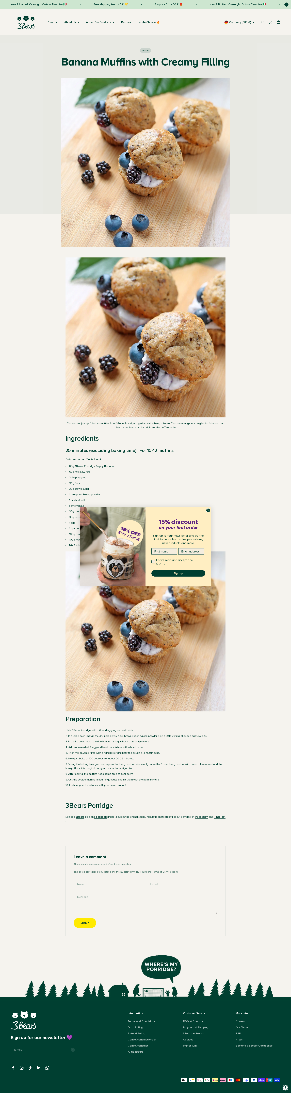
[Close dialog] (208, 510)
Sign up (178, 573)
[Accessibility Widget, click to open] (285, 1087)
